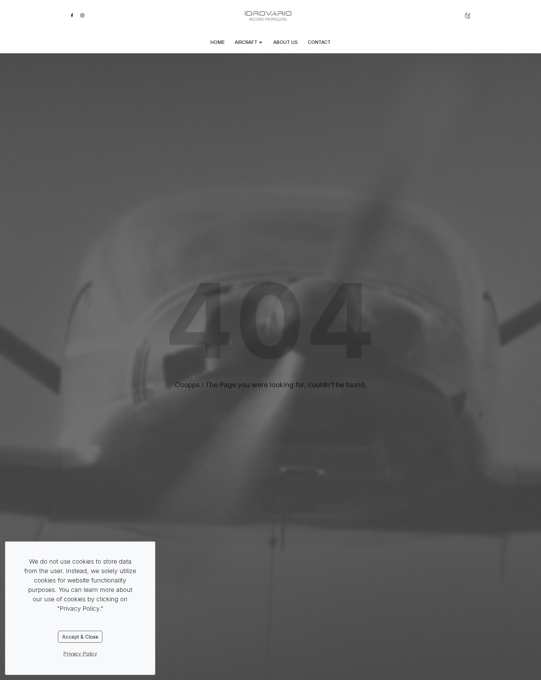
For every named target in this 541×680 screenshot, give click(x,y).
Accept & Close (80, 637)
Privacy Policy (80, 654)
